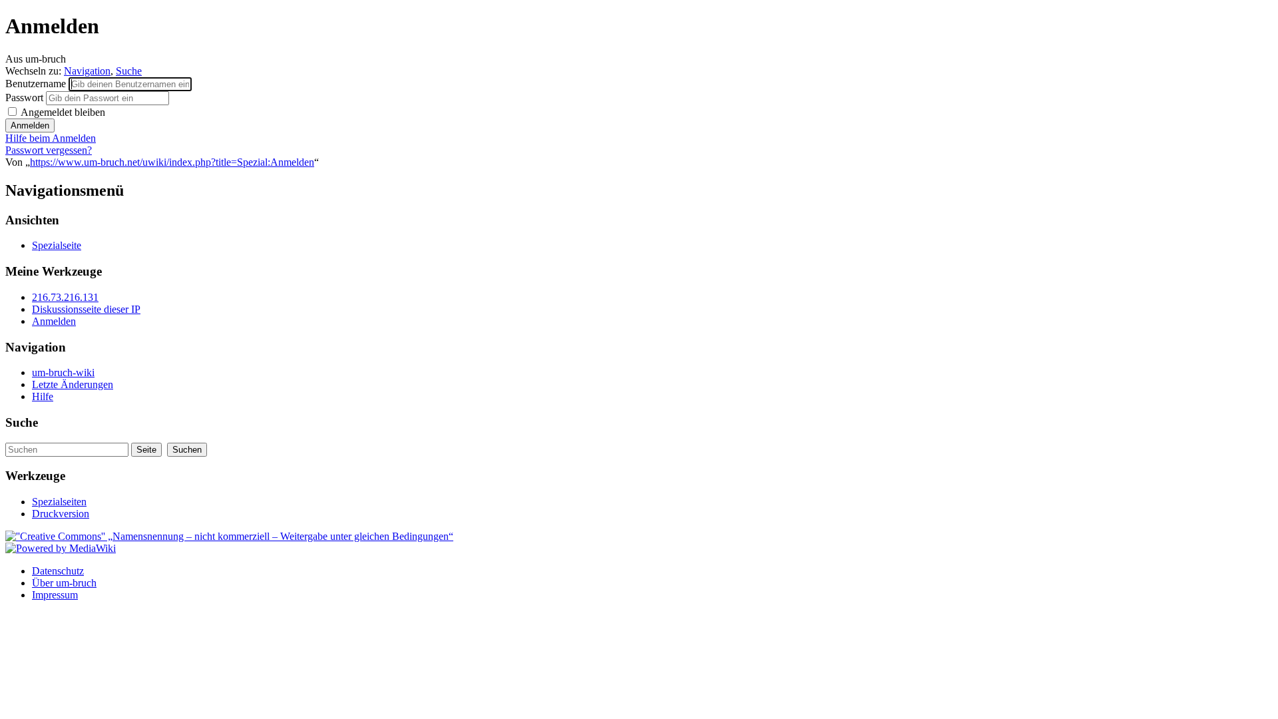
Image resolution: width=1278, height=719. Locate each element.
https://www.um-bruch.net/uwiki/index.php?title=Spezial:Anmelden (172, 162)
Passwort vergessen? (48, 150)
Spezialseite (56, 245)
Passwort (25, 97)
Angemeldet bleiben (62, 112)
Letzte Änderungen (72, 384)
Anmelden (54, 321)
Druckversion (60, 513)
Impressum (55, 594)
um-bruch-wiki (63, 372)
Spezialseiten (59, 501)
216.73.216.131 (65, 297)
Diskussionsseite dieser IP (86, 309)
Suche (129, 71)
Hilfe (42, 396)
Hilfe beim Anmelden (50, 138)
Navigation (87, 71)
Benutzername (37, 83)
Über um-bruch (64, 583)
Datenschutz (58, 571)
